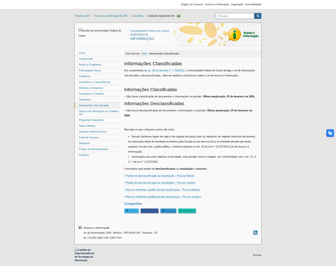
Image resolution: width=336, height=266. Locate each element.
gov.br (82, 4)
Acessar (257, 255)
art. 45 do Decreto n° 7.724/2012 (166, 70)
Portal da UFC (83, 15)
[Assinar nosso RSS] (255, 232)
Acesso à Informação (217, 4)
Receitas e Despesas (91, 87)
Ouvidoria (137, 15)
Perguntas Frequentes (91, 120)
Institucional (86, 58)
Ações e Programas (90, 64)
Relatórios (84, 143)
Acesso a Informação (142, 37)
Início (82, 52)
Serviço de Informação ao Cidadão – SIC (99, 113)
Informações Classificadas (94, 105)
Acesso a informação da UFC (111, 15)
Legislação (237, 4)
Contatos (84, 154)
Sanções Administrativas (93, 131)
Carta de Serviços (89, 137)
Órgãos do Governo (192, 4)
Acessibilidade (253, 4)
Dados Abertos (87, 125)
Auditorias (84, 76)
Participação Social (90, 70)
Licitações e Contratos (91, 93)
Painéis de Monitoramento (93, 149)
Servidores (85, 99)
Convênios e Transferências (94, 82)
